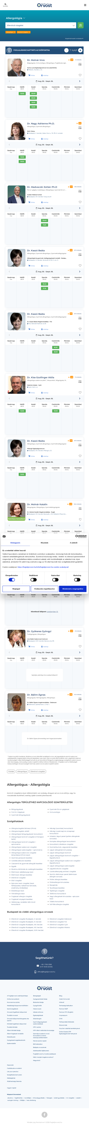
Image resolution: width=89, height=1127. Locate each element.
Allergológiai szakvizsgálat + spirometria (26, 850)
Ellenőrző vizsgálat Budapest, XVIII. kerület (27, 930)
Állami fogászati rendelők (15, 1033)
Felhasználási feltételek (66, 1022)
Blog (60, 996)
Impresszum (63, 1015)
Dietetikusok (11, 1037)
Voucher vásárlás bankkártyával (69, 1028)
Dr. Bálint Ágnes (36, 694)
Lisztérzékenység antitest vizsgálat (63, 871)
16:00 (22, 93)
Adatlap (45, 75)
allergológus (9, 32)
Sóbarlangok (37, 1018)
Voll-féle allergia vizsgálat (59, 904)
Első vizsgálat (16, 881)
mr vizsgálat (70, 1098)
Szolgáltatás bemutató (14, 1075)
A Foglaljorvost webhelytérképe (17, 996)
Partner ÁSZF (63, 1009)
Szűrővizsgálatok (12, 1009)
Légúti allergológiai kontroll (60, 853)
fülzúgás (49, 1098)
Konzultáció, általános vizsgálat (61, 844)
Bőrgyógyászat (17, 809)
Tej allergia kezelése (57, 888)
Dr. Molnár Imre (36, 60)
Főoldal (11, 771)
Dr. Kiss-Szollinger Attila (40, 377)
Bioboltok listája (38, 1002)
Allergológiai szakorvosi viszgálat (24, 847)
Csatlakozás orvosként (14, 1068)
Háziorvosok (37, 1009)
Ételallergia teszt (17, 891)
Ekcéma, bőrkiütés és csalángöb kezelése (26, 869)
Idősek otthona (38, 1012)
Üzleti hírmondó (64, 999)
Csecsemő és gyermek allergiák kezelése (26, 864)
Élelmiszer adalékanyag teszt (22, 872)
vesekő (78, 1098)
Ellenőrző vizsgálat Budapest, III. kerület (26, 922)
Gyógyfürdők (37, 1005)
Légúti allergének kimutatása (61, 850)
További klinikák (12, 1027)
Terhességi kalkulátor (66, 1005)
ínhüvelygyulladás (39, 1098)
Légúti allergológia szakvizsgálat (62, 866)
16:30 (56, 347)
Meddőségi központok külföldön (17, 1005)
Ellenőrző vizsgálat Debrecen (61, 919)
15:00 (22, 474)
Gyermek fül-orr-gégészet (59, 809)
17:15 (44, 288)
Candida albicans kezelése (21, 861)
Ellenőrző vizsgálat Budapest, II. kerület (26, 919)
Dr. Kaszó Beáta (36, 250)
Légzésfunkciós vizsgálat (59, 869)
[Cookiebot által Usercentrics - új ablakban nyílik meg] (77, 536)
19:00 (22, 157)
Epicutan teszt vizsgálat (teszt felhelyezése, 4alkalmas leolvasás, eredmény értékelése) (24, 885)
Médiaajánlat (11, 1078)
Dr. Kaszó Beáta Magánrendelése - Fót (39, 321)
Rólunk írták (63, 1025)
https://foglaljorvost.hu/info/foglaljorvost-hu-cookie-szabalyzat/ (43, 567)
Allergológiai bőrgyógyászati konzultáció (27, 834)
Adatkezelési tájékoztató (41, 1050)
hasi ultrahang (31, 1100)
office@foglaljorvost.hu (46, 972)
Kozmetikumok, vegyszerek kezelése (63, 847)
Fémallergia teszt (18, 894)
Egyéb (13, 866)
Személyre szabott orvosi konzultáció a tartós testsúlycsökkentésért (41, 1035)
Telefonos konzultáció (58, 894)
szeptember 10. (52, 612)
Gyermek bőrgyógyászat (20, 815)
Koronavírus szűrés (13, 1002)
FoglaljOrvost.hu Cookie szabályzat (44, 1054)
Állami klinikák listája (13, 1030)
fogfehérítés (18, 1098)
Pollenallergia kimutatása (59, 882)
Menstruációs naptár (40, 1041)
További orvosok (12, 1015)
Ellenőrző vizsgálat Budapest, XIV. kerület (27, 927)
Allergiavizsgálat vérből (20, 831)
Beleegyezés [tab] (15, 543)
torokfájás (27, 1098)
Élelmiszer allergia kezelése (21, 875)
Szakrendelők (11, 1043)
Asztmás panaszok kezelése (21, 858)
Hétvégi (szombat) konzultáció (61, 828)
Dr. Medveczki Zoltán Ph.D (42, 187)
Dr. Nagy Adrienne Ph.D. (41, 123)
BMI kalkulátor (38, 1044)
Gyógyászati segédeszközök (16, 1040)
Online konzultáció (13, 999)
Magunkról (36, 1060)
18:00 (56, 352)
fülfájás (22, 1100)
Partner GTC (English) (66, 1012)
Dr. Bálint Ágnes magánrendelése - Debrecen (42, 702)
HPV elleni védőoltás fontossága (43, 1030)
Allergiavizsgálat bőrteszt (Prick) (23, 828)
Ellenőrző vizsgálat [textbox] (15, 25)
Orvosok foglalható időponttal (17, 1012)
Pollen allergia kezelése (58, 879)
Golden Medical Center (34, 195)
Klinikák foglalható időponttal (16, 1024)
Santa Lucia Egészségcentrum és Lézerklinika (42, 68)
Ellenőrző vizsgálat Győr (59, 925)
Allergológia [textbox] (14, 18)
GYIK (60, 1018)
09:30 (33, 98)
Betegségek (37, 996)
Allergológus (22, 771)
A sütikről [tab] (73, 543)
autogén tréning (12, 1100)
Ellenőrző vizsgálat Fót (58, 922)
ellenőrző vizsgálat (23, 32)
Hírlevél (61, 1002)
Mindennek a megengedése (73, 589)
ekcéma (10, 1098)
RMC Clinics (31, 131)
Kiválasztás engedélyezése (44, 589)
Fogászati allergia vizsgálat (21, 896)
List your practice (12, 1071)
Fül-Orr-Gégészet (18, 812)
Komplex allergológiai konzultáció (63, 841)
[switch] (33, 579)
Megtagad (16, 589)
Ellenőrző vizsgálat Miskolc (60, 927)
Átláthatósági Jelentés (14, 1081)
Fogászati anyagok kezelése (21, 899)
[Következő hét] (79, 81)
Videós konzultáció (57, 902)
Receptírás (54, 885)
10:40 (44, 220)
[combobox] (15, 18)
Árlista (33, 75)
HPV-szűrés (37, 1027)
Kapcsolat (10, 1065)
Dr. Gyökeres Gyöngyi (39, 631)
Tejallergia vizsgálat (57, 891)
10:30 (33, 107)
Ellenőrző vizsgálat (18, 878)
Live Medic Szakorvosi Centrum (37, 639)
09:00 (33, 93)
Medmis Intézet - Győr (34, 385)
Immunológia (55, 812)
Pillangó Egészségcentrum (36, 448)
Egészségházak (38, 1015)
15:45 (44, 284)
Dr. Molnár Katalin (37, 504)
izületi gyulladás (59, 1098)
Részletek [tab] (44, 543)
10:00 (33, 102)
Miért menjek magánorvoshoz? (43, 1057)
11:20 (44, 225)
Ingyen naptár (11, 1088)
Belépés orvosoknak (39, 1047)
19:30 (22, 161)
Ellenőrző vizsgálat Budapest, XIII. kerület (26, 925)
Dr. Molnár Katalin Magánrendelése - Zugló (41, 512)
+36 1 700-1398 (46, 964)
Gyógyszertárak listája (40, 999)
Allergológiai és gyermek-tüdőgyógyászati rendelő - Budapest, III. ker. (50, 258)
